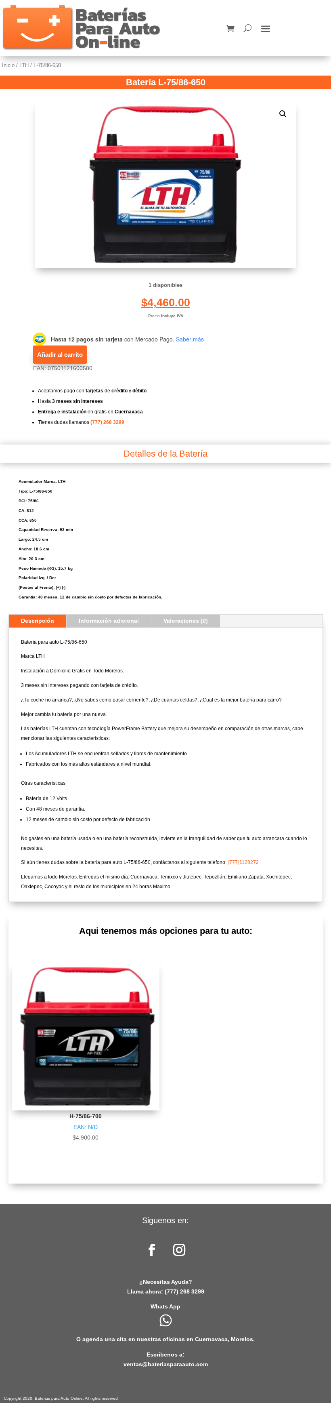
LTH (24, 65)
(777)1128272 (243, 862)
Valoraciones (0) (185, 620)
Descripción (37, 620)
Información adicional (109, 620)
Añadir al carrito (60, 354)
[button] (283, 114)
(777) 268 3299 (107, 422)
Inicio (8, 65)
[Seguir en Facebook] (152, 1250)
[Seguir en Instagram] (179, 1250)
